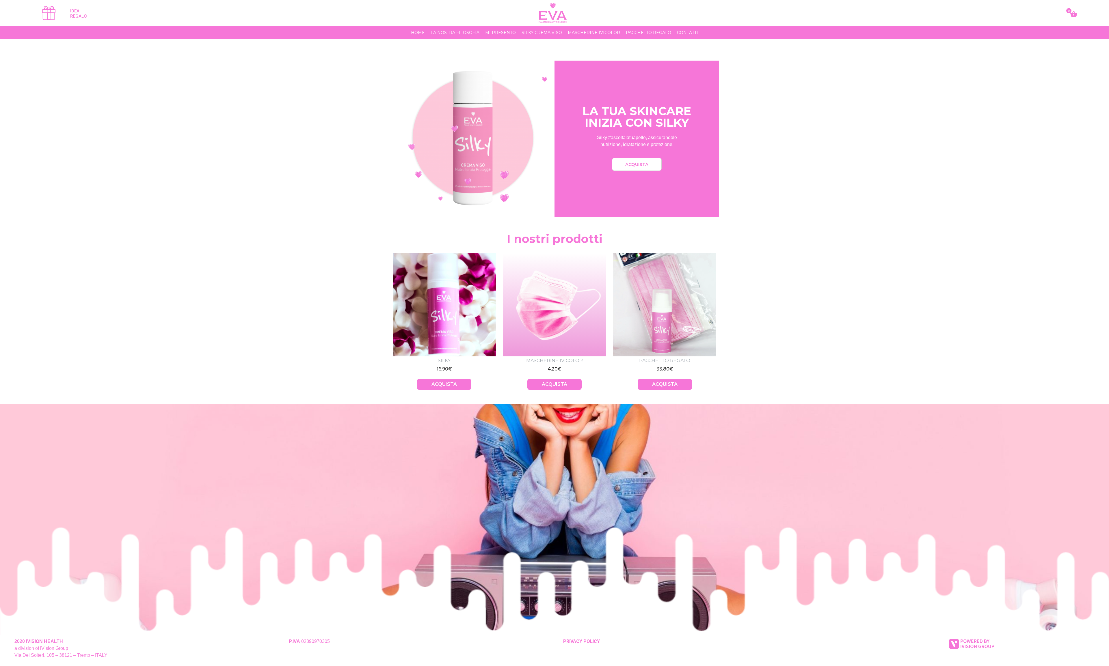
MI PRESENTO (500, 32)
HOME (418, 32)
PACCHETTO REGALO (648, 32)
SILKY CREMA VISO (542, 32)
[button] (637, 164)
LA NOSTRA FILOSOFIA (455, 32)
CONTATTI (687, 32)
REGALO (78, 16)
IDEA (74, 11)
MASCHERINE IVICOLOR (594, 32)
